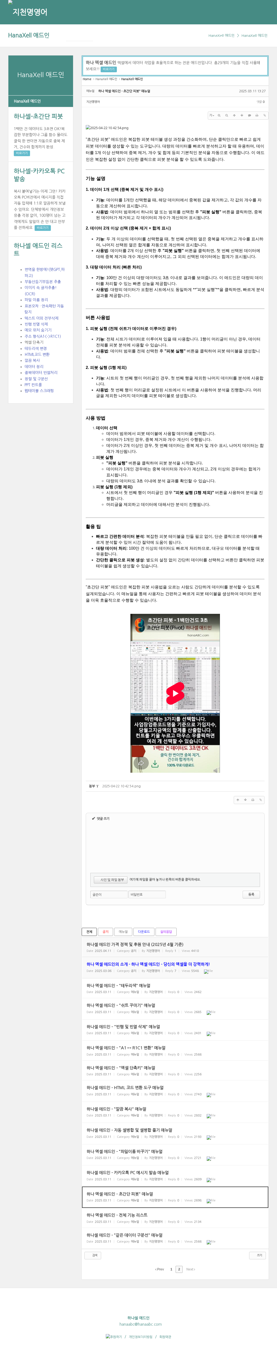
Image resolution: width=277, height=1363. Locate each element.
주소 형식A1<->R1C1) (43, 336)
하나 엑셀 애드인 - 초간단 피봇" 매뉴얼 (124, 91)
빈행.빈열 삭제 (36, 324)
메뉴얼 (123, 931)
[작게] (226, 115)
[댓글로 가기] (249, 115)
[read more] (175, 947)
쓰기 (259, 1255)
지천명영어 (93, 101)
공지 (105, 931)
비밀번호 (137, 894)
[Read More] (175, 988)
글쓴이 (97, 894)
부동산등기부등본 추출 (43, 282)
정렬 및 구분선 (36, 379)
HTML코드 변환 (37, 354)
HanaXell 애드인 (29, 35)
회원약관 (165, 1337)
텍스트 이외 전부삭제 (41, 318)
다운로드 (144, 931)
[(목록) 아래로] (242, 115)
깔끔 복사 (32, 360)
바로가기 (22, 153)
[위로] (234, 115)
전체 (89, 931)
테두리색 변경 (36, 348)
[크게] (219, 115)
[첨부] (264, 115)
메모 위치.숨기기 (38, 330)
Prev (160, 1269)
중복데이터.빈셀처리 (41, 373)
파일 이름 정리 (36, 300)
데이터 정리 (34, 367)
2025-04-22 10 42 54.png (121, 786)
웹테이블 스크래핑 (39, 391)
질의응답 (166, 931)
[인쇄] (257, 115)
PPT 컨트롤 (33, 385)
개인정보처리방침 (141, 1337)
